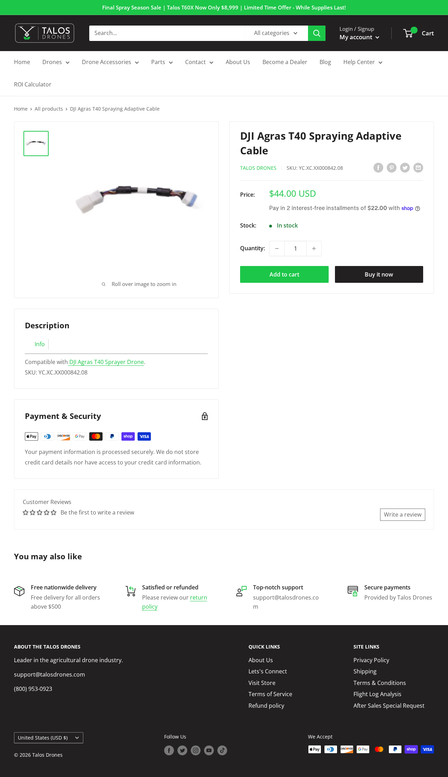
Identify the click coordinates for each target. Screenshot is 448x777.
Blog (325, 62)
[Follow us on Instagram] (196, 750)
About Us (238, 62)
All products (49, 108)
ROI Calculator (32, 84)
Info (40, 344)
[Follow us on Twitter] (182, 750)
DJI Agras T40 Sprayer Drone (106, 362)
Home (22, 62)
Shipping (365, 671)
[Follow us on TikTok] (222, 750)
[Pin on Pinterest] (392, 167)
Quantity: (252, 248)
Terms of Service (270, 694)
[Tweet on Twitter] (405, 167)
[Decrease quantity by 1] (277, 248)
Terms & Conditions (380, 683)
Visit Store (261, 683)
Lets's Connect (267, 671)
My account (357, 37)
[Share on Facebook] (378, 167)
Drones (52, 62)
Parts (158, 62)
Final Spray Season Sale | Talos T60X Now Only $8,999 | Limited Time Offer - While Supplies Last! (224, 7)
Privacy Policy (371, 660)
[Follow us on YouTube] (209, 750)
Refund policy (266, 705)
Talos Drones (258, 167)
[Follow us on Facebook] (169, 750)
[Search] (317, 33)
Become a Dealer (284, 62)
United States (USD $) (43, 737)
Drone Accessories (106, 62)
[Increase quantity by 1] (314, 248)
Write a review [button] (402, 514)
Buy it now (379, 274)
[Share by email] (418, 167)
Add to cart (284, 274)
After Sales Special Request (389, 705)
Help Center (359, 62)
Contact (195, 62)
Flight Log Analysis (377, 694)
